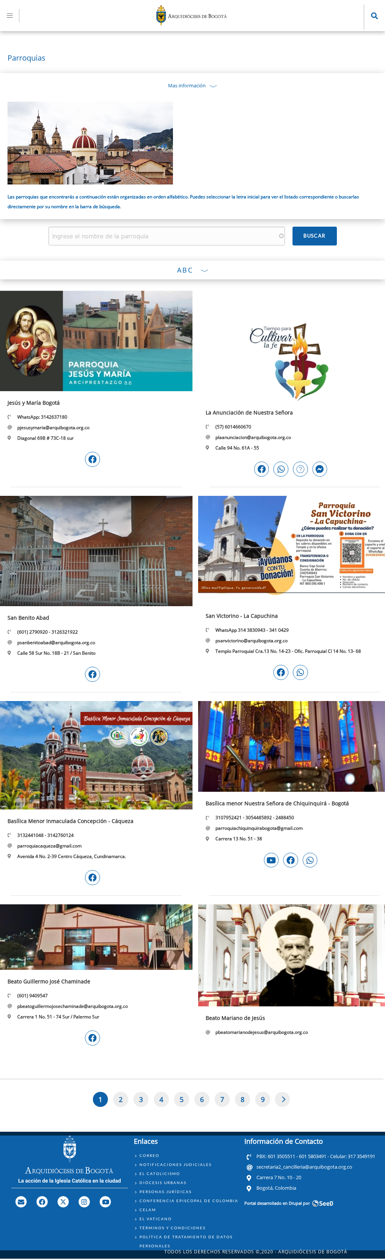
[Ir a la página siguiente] (282, 1099)
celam (147, 1209)
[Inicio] (191, 23)
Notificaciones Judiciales (175, 1164)
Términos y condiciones (172, 1227)
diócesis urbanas (162, 1182)
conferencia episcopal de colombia (188, 1200)
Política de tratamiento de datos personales (186, 1241)
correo (149, 1155)
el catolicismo (159, 1173)
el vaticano (155, 1218)
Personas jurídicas (165, 1191)
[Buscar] (315, 236)
